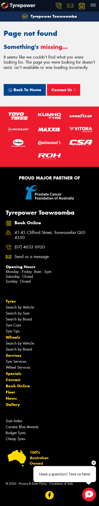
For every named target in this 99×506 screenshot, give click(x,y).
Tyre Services (16, 361)
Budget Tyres (16, 432)
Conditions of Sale (61, 484)
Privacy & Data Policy (33, 484)
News (11, 398)
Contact (13, 379)
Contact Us (62, 89)
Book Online (18, 385)
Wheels (13, 337)
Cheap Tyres (15, 438)
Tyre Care (13, 325)
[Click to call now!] (58, 5)
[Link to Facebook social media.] (49, 495)
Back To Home (26, 89)
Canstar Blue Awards (22, 426)
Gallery (13, 404)
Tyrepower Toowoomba (53, 16)
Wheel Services (18, 367)
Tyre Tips (13, 331)
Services (13, 355)
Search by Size (17, 313)
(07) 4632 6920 (30, 247)
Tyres (11, 301)
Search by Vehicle (20, 307)
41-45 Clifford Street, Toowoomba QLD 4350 (50, 235)
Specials (13, 373)
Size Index (14, 421)
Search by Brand (19, 319)
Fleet (10, 392)
